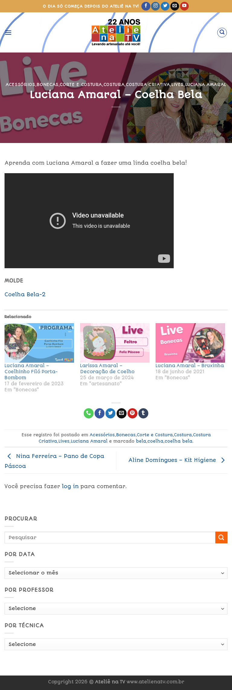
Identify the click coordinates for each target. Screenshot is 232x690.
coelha (155, 441)
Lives (177, 84)
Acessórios (20, 84)
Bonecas (48, 84)
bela (141, 441)
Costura (114, 84)
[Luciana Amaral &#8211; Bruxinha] (190, 343)
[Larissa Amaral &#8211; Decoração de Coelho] (115, 343)
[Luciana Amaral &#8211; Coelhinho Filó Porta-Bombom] (39, 343)
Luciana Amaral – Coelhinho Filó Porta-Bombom (31, 371)
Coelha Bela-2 (25, 294)
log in (70, 486)
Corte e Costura (81, 84)
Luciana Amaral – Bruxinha (190, 365)
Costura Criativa (148, 84)
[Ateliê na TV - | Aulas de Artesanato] (116, 32)
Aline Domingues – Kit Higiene (173, 460)
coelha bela (178, 441)
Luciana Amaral (205, 84)
